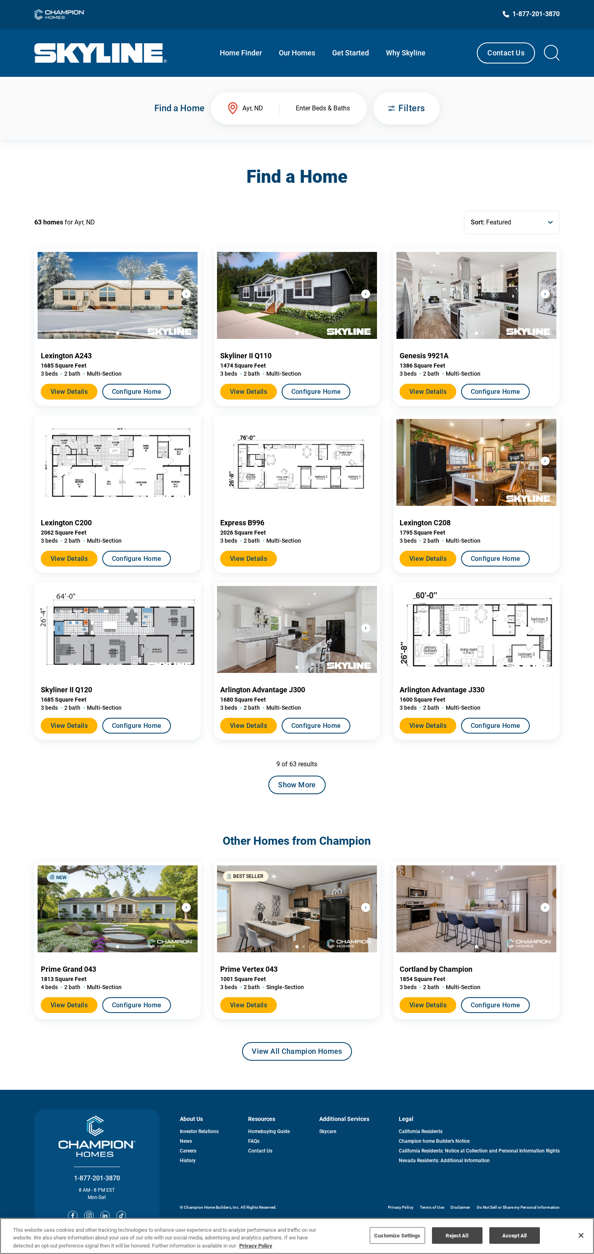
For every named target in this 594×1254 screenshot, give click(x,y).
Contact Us (505, 53)
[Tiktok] (121, 1215)
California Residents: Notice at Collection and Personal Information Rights (479, 1151)
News (186, 1141)
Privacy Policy (400, 1207)
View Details (69, 391)
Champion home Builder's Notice (434, 1141)
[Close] (581, 1235)
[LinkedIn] (105, 1215)
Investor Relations (199, 1131)
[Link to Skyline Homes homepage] (100, 53)
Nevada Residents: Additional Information (444, 1160)
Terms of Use (432, 1207)
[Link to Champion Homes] (59, 14)
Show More (297, 784)
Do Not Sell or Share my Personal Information (518, 1207)
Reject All (457, 1235)
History (188, 1160)
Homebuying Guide (269, 1131)
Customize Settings (397, 1235)
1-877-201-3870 (97, 1178)
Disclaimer (460, 1207)
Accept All (514, 1235)
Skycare (327, 1131)
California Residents (420, 1131)
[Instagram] (89, 1215)
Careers (188, 1151)
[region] (297, 1236)
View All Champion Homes (297, 1054)
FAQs (253, 1141)
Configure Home (136, 391)
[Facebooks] (73, 1215)
